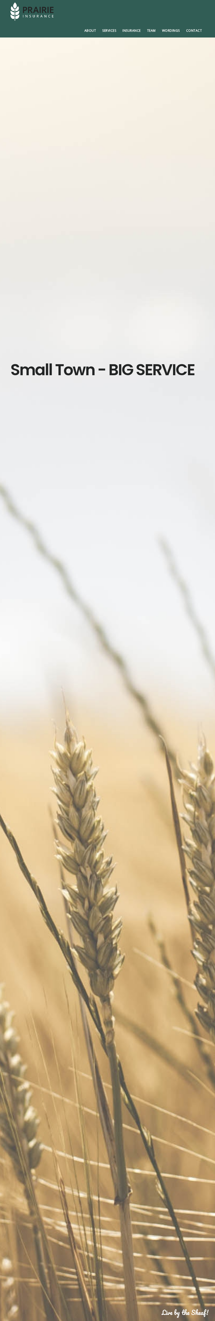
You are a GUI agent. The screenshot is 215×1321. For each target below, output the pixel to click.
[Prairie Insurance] (49, 11)
